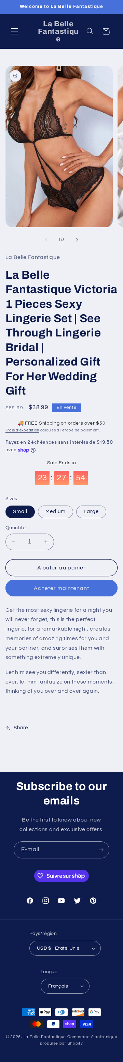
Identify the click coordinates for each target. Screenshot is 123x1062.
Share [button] (21, 727)
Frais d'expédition (22, 430)
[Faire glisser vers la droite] (76, 239)
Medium (55, 511)
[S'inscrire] (101, 849)
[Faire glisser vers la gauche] (46, 239)
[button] (14, 31)
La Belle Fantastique (45, 1037)
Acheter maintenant (62, 588)
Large (91, 511)
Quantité (15, 527)
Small (20, 511)
